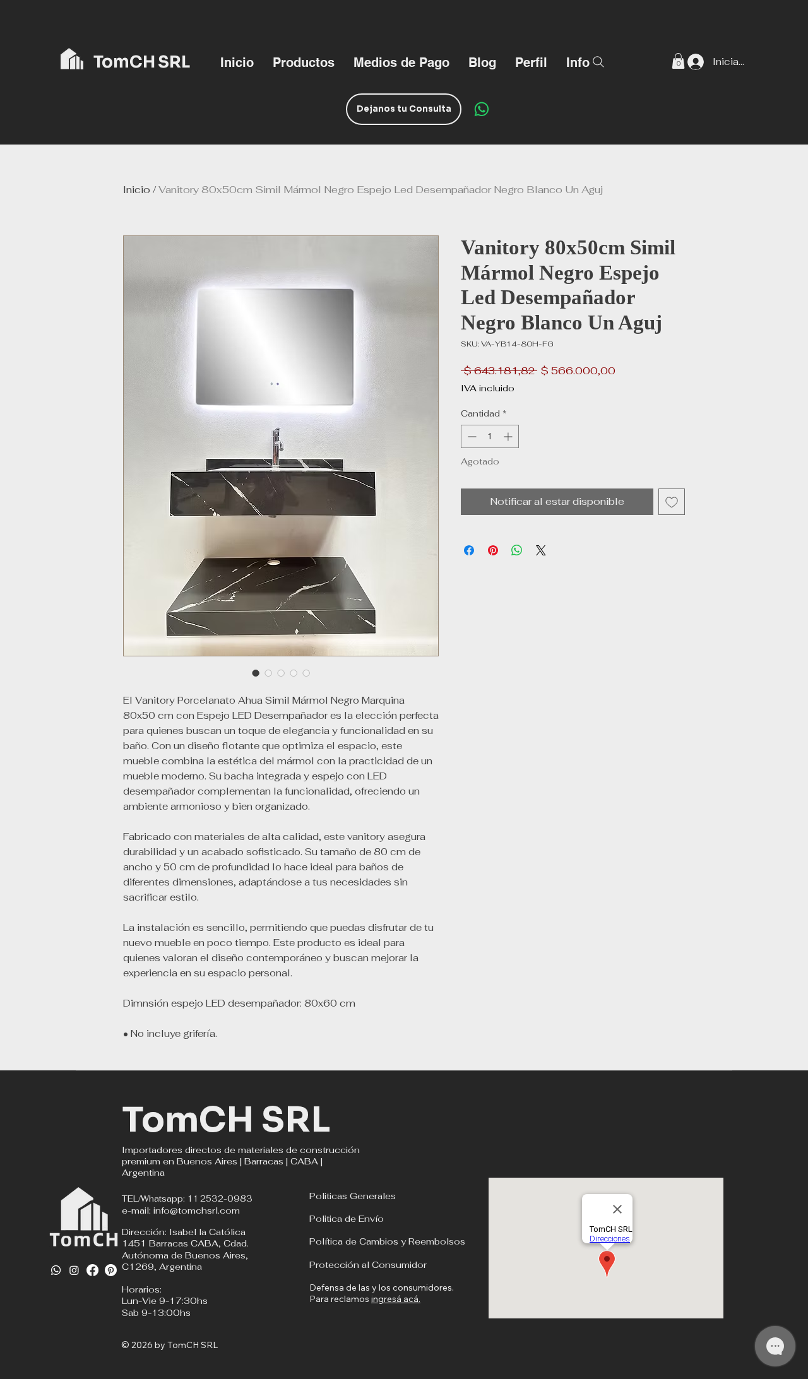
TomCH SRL (226, 1120)
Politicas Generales (352, 1196)
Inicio (136, 189)
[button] (578, 62)
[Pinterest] (111, 1270)
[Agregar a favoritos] (671, 501)
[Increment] (509, 436)
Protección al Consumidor (368, 1264)
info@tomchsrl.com (196, 1210)
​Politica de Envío (346, 1218)
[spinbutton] (489, 436)
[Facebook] (92, 1270)
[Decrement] (470, 436)
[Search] (598, 61)
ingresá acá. (395, 1299)
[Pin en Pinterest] (493, 550)
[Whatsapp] (56, 1270)
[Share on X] (541, 550)
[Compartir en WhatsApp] (517, 550)
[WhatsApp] (481, 109)
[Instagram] (74, 1270)
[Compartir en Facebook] (469, 550)
